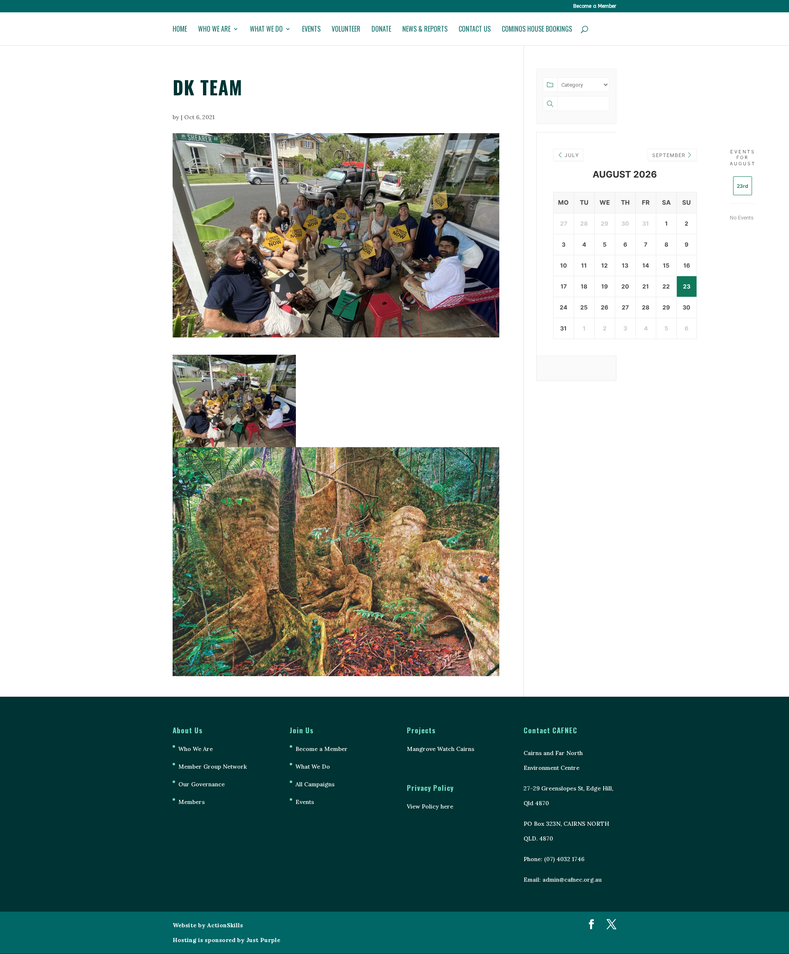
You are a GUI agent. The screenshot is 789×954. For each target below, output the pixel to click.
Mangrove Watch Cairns (440, 749)
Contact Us (475, 30)
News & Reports (425, 30)
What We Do (266, 30)
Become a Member (594, 6)
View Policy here (430, 806)
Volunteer (346, 30)
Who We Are (214, 30)
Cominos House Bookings (537, 30)
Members (191, 802)
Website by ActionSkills (208, 925)
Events (311, 30)
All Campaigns (315, 784)
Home (180, 30)
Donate (381, 30)
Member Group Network (212, 766)
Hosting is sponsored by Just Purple (226, 940)
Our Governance (201, 784)
